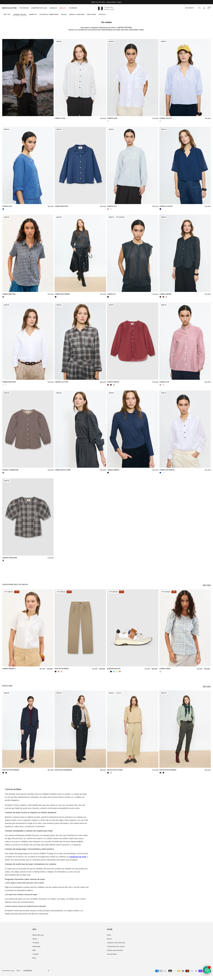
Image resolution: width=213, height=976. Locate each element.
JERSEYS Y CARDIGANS (76, 14)
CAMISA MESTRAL (9, 294)
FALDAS (63, 14)
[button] (199, 7)
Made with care (38, 935)
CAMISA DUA (112, 206)
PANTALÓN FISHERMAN (63, 770)
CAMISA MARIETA (8, 669)
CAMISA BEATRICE (61, 206)
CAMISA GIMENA (113, 470)
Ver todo (207, 585)
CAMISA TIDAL (60, 118)
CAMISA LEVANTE (166, 206)
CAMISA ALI (111, 294)
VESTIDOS (102, 14)
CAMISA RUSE (112, 118)
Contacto (36, 943)
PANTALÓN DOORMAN (10, 770)
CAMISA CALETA (165, 118)
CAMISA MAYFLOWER (63, 470)
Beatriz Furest (11, 970)
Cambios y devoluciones (116, 943)
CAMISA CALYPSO (61, 382)
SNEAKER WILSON (113, 669)
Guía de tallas (112, 954)
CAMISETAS (32, 14)
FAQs (109, 935)
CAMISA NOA (7, 206)
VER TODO (7, 14)
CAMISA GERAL (165, 669)
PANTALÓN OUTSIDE (115, 770)
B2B (34, 950)
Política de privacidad (115, 950)
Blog (34, 958)
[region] (106, 2)
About (35, 939)
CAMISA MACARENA (62, 294)
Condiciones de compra (116, 946)
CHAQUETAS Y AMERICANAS (48, 14)
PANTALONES (91, 14)
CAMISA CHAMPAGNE (10, 470)
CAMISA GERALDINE (9, 558)
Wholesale (36, 946)
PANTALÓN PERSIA (62, 669)
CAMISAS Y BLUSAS (19, 14)
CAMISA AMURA (165, 294)
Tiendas (36, 954)
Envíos (109, 939)
